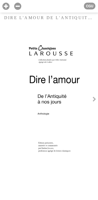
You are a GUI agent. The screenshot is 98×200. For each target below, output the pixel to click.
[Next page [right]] (94, 100)
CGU (89, 6)
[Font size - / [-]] (18, 6)
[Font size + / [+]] (6, 6)
